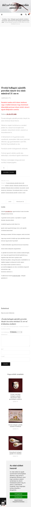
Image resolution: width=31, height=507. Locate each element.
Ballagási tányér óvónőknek (12, 188)
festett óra (3, 190)
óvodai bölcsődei (16, 275)
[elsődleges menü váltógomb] (2, 14)
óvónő (23, 192)
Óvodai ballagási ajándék (11, 192)
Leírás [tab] (9, 201)
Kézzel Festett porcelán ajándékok (15, 6)
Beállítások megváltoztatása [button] (18, 500)
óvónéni (20, 192)
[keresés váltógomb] (26, 14)
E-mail (3, 356)
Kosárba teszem (8, 172)
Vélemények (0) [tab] (20, 201)
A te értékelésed (5, 332)
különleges (9, 190)
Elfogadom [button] (18, 493)
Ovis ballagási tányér (18, 190)
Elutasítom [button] (18, 497)
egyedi (27, 188)
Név (2, 349)
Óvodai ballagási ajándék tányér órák (15, 183)
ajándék (7, 185)
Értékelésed (4, 334)
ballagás (11, 185)
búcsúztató (22, 188)
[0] (3, 504)
